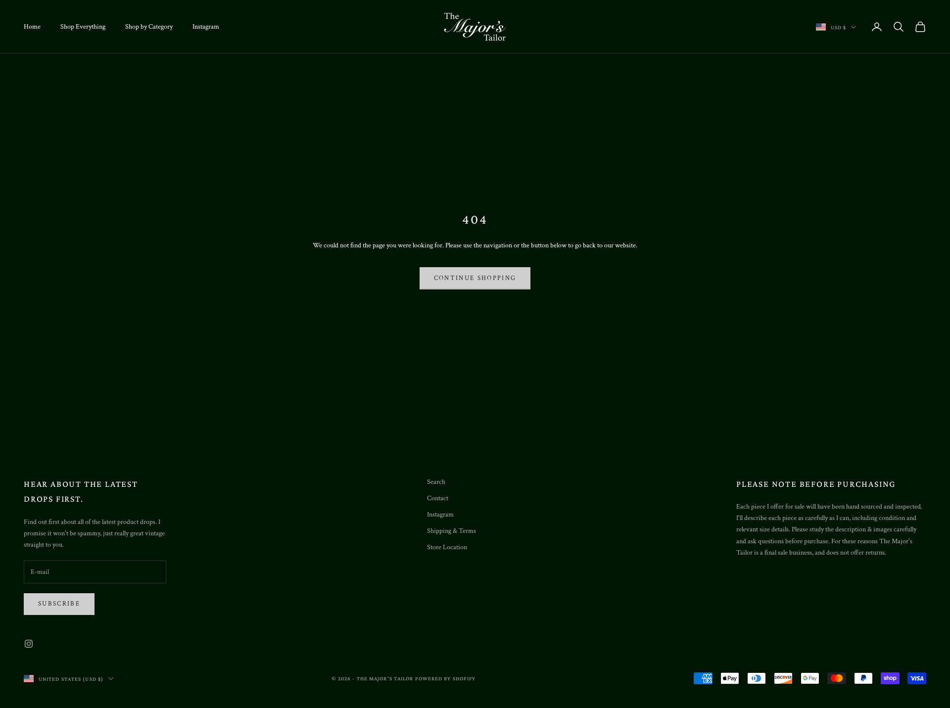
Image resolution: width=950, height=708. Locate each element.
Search (436, 481)
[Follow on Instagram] (29, 644)
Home (32, 26)
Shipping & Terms (451, 530)
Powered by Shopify (445, 678)
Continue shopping (475, 278)
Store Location (447, 547)
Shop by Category (149, 26)
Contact (437, 498)
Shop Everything (82, 26)
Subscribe (59, 604)
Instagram (205, 26)
